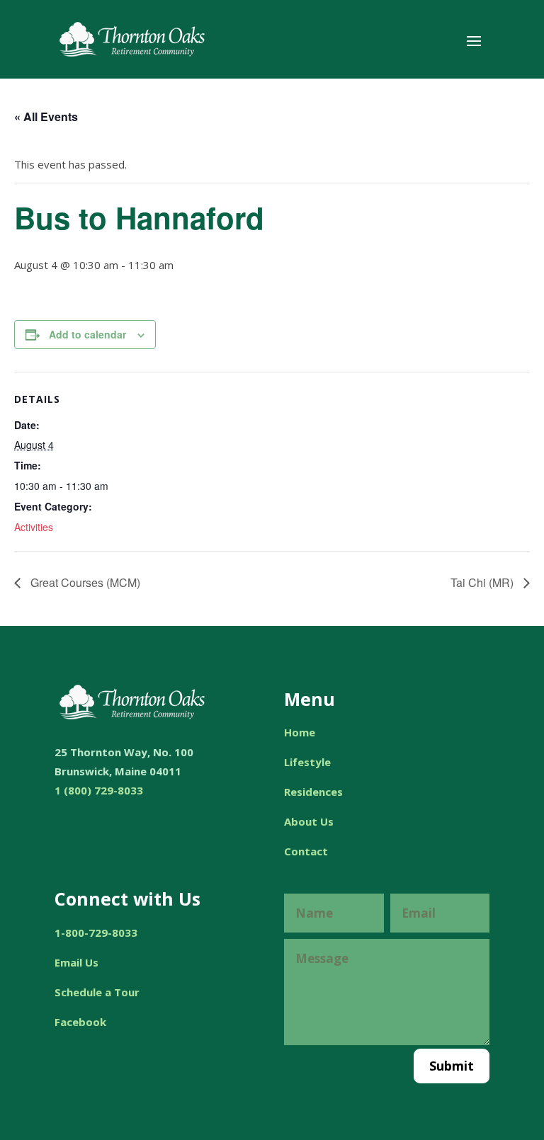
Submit (451, 1065)
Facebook (80, 1022)
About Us (309, 821)
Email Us (76, 962)
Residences (313, 792)
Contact (306, 851)
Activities (33, 527)
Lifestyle (307, 762)
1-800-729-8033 (96, 932)
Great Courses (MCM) (84, 582)
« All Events (46, 116)
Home (299, 732)
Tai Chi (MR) (483, 582)
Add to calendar (87, 334)
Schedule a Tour (97, 992)
